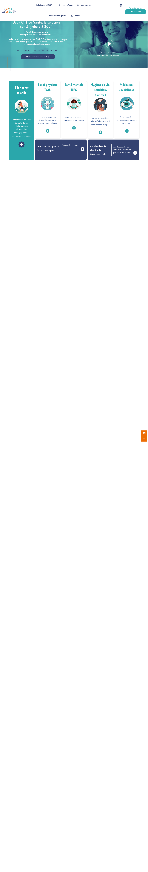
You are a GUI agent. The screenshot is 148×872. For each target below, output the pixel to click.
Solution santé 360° (44, 5)
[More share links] (144, 439)
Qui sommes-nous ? (84, 5)
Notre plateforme (66, 5)
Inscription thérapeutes (57, 15)
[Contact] (144, 433)
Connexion (136, 11)
